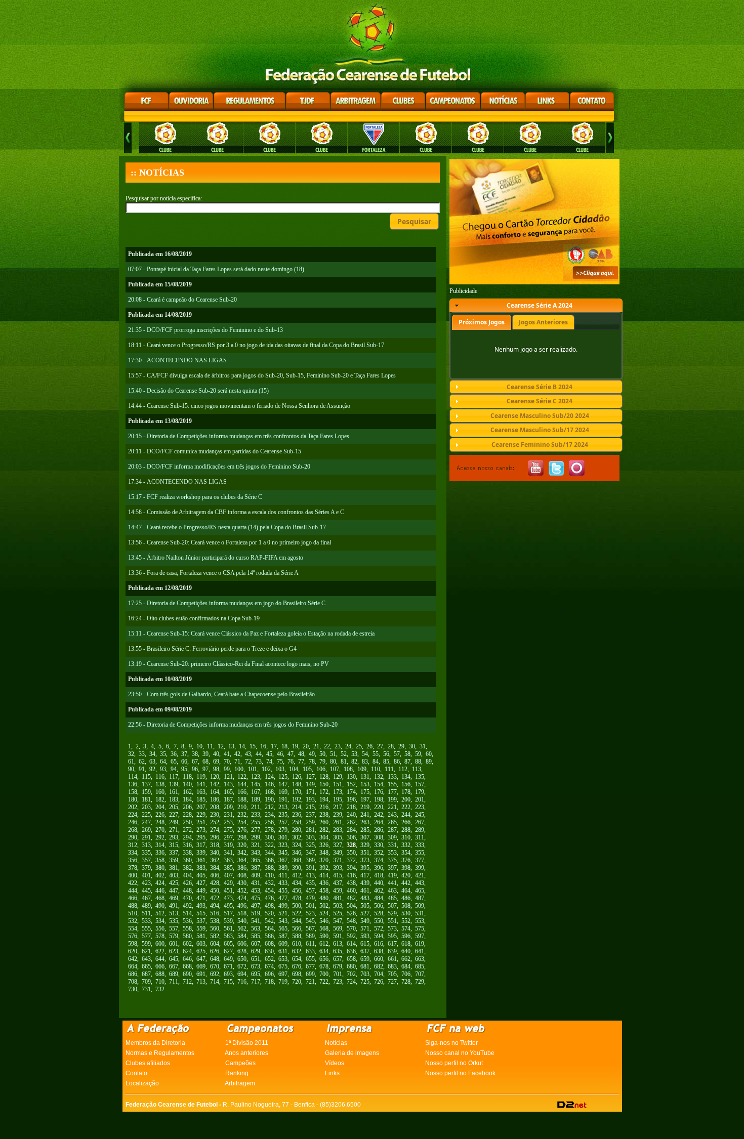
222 (405, 807)
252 (214, 822)
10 (199, 746)
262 (351, 822)
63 (152, 761)
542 (269, 920)
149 (310, 784)
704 (378, 974)
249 (173, 822)
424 (159, 883)
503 (337, 905)
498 (269, 905)
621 (146, 951)
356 (132, 860)
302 (296, 837)
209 (228, 807)
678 (323, 966)
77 (301, 761)
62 (142, 761)
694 (241, 974)
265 (392, 822)
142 (214, 784)
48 (301, 753)
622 (159, 951)
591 (337, 936)
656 (323, 958)
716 (241, 981)
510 (132, 913)
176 (378, 791)
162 (187, 791)
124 (269, 776)
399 (419, 867)
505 (364, 905)
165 (228, 791)
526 (351, 913)
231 (228, 814)
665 (146, 966)
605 (228, 943)
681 (364, 966)
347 (310, 852)
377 (419, 860)
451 (228, 890)
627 (228, 951)
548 (351, 920)
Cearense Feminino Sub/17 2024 (539, 444)
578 (159, 936)
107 (334, 769)
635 (337, 951)
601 (173, 943)
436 (323, 883)
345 (282, 852)
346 (296, 852)
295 (200, 837)
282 (323, 829)
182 (159, 799)
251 (200, 822)
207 (200, 807)
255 (255, 822)
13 (231, 746)
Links (332, 1073)
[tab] (536, 306)
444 (132, 890)
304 (323, 837)
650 (241, 958)
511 (146, 913)
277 (255, 829)
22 (327, 746)
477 (282, 898)
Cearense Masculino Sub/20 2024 (539, 415)
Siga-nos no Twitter (451, 1042)
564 (269, 928)
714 (214, 981)
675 (282, 966)
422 (132, 883)
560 (214, 928)
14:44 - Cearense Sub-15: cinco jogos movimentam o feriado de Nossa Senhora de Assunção (239, 405)
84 (376, 761)
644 (159, 958)
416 (351, 875)
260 (323, 822)
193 (310, 799)
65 (174, 761)
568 (323, 928)
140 (187, 784)
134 (405, 776)
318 (214, 845)
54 (365, 753)
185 (200, 799)
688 (159, 974)
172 (323, 791)
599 (146, 943)
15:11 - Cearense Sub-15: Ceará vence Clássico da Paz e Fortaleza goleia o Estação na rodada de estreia (251, 633)
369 (310, 860)
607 (255, 943)
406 (214, 875)
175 (364, 791)
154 (378, 784)
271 (173, 829)
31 (423, 746)
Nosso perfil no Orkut (454, 1063)
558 (187, 928)
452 (241, 890)
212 (269, 807)
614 (351, 943)
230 (214, 814)
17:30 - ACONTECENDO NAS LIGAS (177, 360)
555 (146, 928)
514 (187, 913)
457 (310, 890)
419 (392, 875)
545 (310, 920)
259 (310, 822)
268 (132, 829)
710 (159, 981)
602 (187, 943)
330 (378, 845)
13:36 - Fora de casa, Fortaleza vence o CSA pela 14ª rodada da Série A (213, 572)
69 (216, 761)
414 (323, 875)
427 (200, 883)
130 (351, 776)
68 (205, 761)
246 (132, 822)
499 (282, 905)
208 (214, 807)
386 (241, 867)
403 (173, 875)
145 (255, 784)
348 (323, 852)
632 (296, 951)
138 (159, 784)
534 (159, 920)
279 (282, 829)
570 (351, 928)
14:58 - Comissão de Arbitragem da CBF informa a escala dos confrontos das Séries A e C (236, 512)
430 (241, 883)
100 (238, 769)
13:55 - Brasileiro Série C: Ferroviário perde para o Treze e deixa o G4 (212, 648)
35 (163, 753)
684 (405, 966)
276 (241, 829)
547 (337, 920)
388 (269, 867)
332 (405, 845)
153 (364, 784)
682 (378, 966)
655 (310, 958)
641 (419, 951)
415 (337, 875)
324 (296, 845)
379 (146, 867)
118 (187, 776)
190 (269, 799)
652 (269, 958)
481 (337, 898)
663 (419, 958)
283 (337, 829)
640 (405, 951)
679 (337, 966)
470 (187, 898)
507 (392, 905)
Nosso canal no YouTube (459, 1053)
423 (146, 883)
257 (282, 822)
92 (152, 769)
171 (310, 791)
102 (266, 769)
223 (419, 807)
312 (132, 845)
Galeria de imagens (352, 1053)
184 (187, 799)
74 (269, 761)
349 (337, 852)
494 (214, 905)
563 (255, 928)
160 (159, 791)
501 (310, 905)
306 (351, 837)
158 (132, 791)
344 (269, 852)
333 (419, 845)
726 (378, 981)
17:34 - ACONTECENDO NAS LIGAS (177, 481)
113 (416, 769)
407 (228, 875)
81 (344, 761)
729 (419, 981)
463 (392, 890)
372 (351, 860)
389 (282, 867)
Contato (136, 1073)
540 (241, 920)
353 (392, 852)
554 (132, 928)
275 (228, 829)
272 (187, 829)
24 (348, 746)
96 (195, 769)
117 (173, 776)
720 (296, 981)
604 (214, 943)
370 (323, 860)
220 (378, 807)
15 (253, 746)
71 (237, 761)
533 (146, 920)
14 (242, 746)
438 (351, 883)
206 (187, 807)
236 (296, 814)
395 (364, 867)
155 (392, 784)
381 (173, 867)
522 (296, 913)
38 (195, 753)
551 (392, 920)
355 (419, 852)
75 (280, 761)
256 (269, 822)
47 (290, 753)
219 (364, 807)
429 (228, 883)
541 (255, 920)
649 (228, 958)
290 (132, 837)
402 (159, 875)
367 (282, 860)
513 (173, 913)
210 (241, 807)
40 (216, 753)
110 (375, 769)
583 (228, 936)
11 (210, 746)
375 (392, 860)
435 (310, 883)
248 (159, 822)
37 (184, 753)
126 (296, 776)
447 (173, 890)
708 (132, 981)
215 (310, 807)
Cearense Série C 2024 (539, 401)
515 (200, 913)
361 (200, 860)
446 (159, 890)
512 (159, 913)
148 (296, 784)
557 (173, 928)
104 (293, 769)
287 (392, 829)
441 (392, 883)
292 (159, 837)
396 (378, 867)
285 (364, 829)
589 (310, 936)
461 (364, 890)
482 (351, 898)
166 (241, 791)
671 (228, 966)
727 (392, 981)
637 (364, 951)
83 (365, 761)
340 (214, 852)
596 (405, 936)
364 (241, 860)
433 (282, 883)
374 (378, 860)
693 (228, 974)
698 (296, 974)
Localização (142, 1083)
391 (310, 867)
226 (159, 814)
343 (255, 852)
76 (290, 761)
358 (159, 860)
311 (419, 837)
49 (312, 753)
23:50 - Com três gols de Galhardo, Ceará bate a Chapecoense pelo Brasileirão (221, 694)
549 (364, 920)
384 (214, 867)
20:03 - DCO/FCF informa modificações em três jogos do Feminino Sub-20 (219, 466)
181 (146, 799)
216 (323, 807)
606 (241, 943)
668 (187, 966)
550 (378, 920)
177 (392, 791)
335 (146, 852)
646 (187, 958)
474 (241, 898)
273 (200, 829)
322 (269, 845)
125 (282, 776)
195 (337, 799)
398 (405, 867)
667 (173, 966)
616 (378, 943)
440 (378, 883)
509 (419, 905)
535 (173, 920)
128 (323, 776)
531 (419, 913)
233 (255, 814)
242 (378, 814)
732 (159, 989)
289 (419, 829)
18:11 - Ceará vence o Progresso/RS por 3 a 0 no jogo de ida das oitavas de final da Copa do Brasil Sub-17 (256, 345)
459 (337, 890)
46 (280, 753)
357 (146, 860)
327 (337, 845)
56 (386, 753)
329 (364, 845)
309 (392, 837)
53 (354, 753)
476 (269, 898)
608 (269, 943)
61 (131, 761)
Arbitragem (240, 1083)
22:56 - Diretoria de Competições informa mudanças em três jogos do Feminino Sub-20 (233, 724)
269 (146, 829)
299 (255, 837)
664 (132, 966)
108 (348, 769)
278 (269, 829)
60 (429, 753)
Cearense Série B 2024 (539, 387)
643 (146, 958)
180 (132, 799)
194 (323, 799)
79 (322, 761)
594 (378, 936)
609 (282, 943)
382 (187, 867)
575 (419, 928)
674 (269, 966)
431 (255, 883)
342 (241, 852)
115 (146, 776)
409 (255, 875)
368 (296, 860)
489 (146, 905)
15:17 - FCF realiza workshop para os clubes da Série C (195, 496)
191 (282, 799)
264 (378, 822)
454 (269, 890)
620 (132, 951)
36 (174, 753)
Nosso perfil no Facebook (460, 1073)
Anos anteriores (246, 1053)
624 (187, 951)
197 (364, 799)
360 (187, 860)
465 (419, 890)
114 (132, 776)
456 (296, 890)
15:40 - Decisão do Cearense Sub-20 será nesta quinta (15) (198, 390)
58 (407, 753)
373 (364, 860)
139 (173, 784)
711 (173, 981)
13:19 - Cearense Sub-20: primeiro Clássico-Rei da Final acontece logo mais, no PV (228, 663)
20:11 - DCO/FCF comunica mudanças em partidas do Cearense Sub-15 (214, 451)
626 (214, 951)
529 (392, 913)
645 (173, 958)
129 (337, 776)
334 (132, 852)
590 (323, 936)
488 (132, 905)
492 (187, 905)
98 (216, 769)
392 (323, 867)
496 (241, 905)
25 (359, 746)
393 (337, 867)
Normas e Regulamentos (160, 1053)
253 (228, 822)
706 (405, 974)
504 (351, 905)
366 (269, 860)
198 (378, 799)
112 (402, 769)
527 (364, 913)
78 (312, 761)
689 (173, 974)
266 (405, 822)
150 (323, 784)
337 (173, 852)
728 (405, 981)
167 (255, 791)
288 (405, 829)
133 (392, 776)
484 (378, 898)
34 (152, 753)
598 (132, 943)
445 (146, 890)
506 (378, 905)
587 (282, 936)
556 (159, 928)
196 (351, 799)
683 (392, 966)
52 (344, 753)
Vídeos (334, 1063)
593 (364, 936)
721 (310, 981)
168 (269, 791)
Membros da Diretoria (155, 1042)
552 (405, 920)
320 (241, 845)
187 (228, 799)
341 (228, 852)
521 (282, 913)
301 (282, 837)
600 (159, 943)
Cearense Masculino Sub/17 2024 (539, 430)
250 (187, 822)
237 (310, 814)
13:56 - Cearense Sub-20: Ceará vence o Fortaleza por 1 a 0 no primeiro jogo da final (229, 542)
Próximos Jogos (482, 322)
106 (320, 769)
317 (200, 845)
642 (132, 958)
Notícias (336, 1042)
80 (333, 761)
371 (337, 860)
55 (376, 753)
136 (132, 784)
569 (337, 928)
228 (187, 814)
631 (282, 951)
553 (419, 920)
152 (351, 784)
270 (159, 829)
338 (187, 852)
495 (228, 905)
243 (392, 814)
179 (419, 791)
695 (255, 974)
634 (323, 951)
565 (282, 928)
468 (159, 898)
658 (351, 958)
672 (241, 966)
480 (323, 898)
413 (310, 875)
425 (173, 883)
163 (200, 791)
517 (228, 913)
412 (296, 875)
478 (296, 898)
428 (214, 883)
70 (227, 761)
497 (255, 905)
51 (333, 753)
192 (296, 799)
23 (338, 746)
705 (392, 974)
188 (241, 799)
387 (255, 867)
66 (184, 761)
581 (200, 936)
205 (173, 807)
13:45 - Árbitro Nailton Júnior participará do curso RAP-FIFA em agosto (215, 557)
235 (282, 814)
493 (200, 905)
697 (282, 974)
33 (142, 753)
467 (146, 898)
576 (132, 936)
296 (214, 837)
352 (378, 852)
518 (241, 913)
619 (419, 943)
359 (173, 860)
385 (228, 867)
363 (228, 860)
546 (323, 920)
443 (419, 883)
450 (214, 890)
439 (364, 883)
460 (351, 890)
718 (269, 981)
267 (419, 822)
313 (146, 845)
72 (248, 761)
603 (200, 943)
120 (214, 776)
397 (392, 867)
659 (364, 958)
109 (361, 769)
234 (269, 814)
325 (310, 845)
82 (354, 761)
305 (337, 837)
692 (214, 974)
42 (237, 753)
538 (214, 920)
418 (378, 875)
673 (255, 966)
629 (255, 951)
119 (200, 776)
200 (405, 799)
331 (392, 845)
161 (173, 791)
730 (132, 989)
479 (310, 898)
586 (269, 936)
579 (173, 936)
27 (380, 746)
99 (227, 769)
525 (337, 913)
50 (322, 753)
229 (200, 814)
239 (337, 814)
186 (214, 799)
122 (241, 776)
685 (419, 966)
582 (214, 936)
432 (269, 883)
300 (269, 837)
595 (392, 936)
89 (429, 761)
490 (159, 905)
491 (173, 905)
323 (282, 845)
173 (337, 791)
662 (405, 958)
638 (378, 951)
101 (252, 769)
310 (405, 837)
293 (173, 837)
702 (351, 974)
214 (296, 807)
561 (228, 928)
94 (174, 769)
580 (187, 936)
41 (227, 753)
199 (392, 799)
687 (146, 974)
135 (419, 776)
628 (241, 951)
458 (323, 890)
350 (351, 852)
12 (221, 746)
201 (419, 799)
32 (131, 753)
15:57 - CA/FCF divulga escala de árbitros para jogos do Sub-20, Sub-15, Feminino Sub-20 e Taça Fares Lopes (262, 375)
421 (419, 875)
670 (214, 966)
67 (195, 761)
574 (405, 928)
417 (364, 875)
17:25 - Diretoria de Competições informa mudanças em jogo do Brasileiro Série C (226, 603)
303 (310, 837)
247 (146, 822)
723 (337, 981)
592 (351, 936)
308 (378, 837)
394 (351, 867)
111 (389, 769)
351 (364, 852)
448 (187, 890)
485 (392, 898)
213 (282, 807)
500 (296, 905)
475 (255, 898)
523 (310, 913)
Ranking (237, 1073)
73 (259, 761)
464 (405, 890)
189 (255, 799)
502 (323, 905)
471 (200, 898)
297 (228, 837)
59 (418, 753)
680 (351, 966)
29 (401, 746)
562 (241, 928)
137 (146, 784)
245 (419, 814)
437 (337, 883)
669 (200, 966)
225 (146, 814)
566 (296, 928)
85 (386, 761)
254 (241, 822)
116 (159, 776)
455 (282, 890)
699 (310, 974)
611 (310, 943)
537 (200, 920)
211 (255, 807)
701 (337, 974)
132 (378, 776)
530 (405, 913)
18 (284, 746)
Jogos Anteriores (543, 322)
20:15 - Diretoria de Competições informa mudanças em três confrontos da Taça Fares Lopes (238, 436)
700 (323, 974)
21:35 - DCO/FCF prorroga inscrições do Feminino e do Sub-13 (205, 329)
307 (364, 837)
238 (323, 814)
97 (205, 769)
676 (296, 966)
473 (228, 898)
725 (364, 981)
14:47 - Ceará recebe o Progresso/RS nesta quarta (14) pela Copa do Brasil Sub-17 (227, 527)
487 (419, 898)
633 (310, 951)
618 (405, 943)
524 (323, 913)
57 (397, 753)
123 (255, 776)
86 (397, 761)
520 (269, 913)
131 (364, 776)
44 (259, 753)
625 (200, 951)
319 (228, 845)
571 (364, 928)
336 (159, 852)
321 (255, 845)
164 (214, 791)
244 (405, 814)
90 (131, 769)
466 (132, 898)
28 (391, 746)
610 (296, 943)
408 (241, 875)
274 (214, 829)
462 (378, 890)
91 (142, 769)
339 (200, 852)
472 (214, 898)
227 (173, 814)
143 (228, 784)
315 (173, 845)
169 (282, 791)
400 (132, 875)
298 (241, 837)
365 (255, 860)
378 (132, 867)
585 (255, 936)
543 (282, 920)
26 (369, 746)
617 (392, 943)
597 (419, 936)
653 (282, 958)
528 (378, 913)
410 (269, 875)
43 (248, 753)
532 (132, 920)
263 (364, 822)
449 (200, 890)
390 (296, 867)
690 (187, 974)
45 (269, 753)
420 (405, 875)
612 (323, 943)
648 (214, 958)
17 (274, 746)
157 (419, 784)
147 (282, 784)
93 (163, 769)
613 (337, 943)
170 (296, 791)
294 (187, 837)
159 (146, 791)
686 (132, 974)
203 (146, 807)
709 (146, 981)
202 (132, 807)
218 (351, 807)
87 (407, 761)
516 (214, 913)
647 (200, 958)
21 (316, 746)
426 (187, 883)
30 (412, 746)
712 (187, 981)
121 (228, 776)
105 (307, 769)
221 (392, 807)
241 (364, 814)
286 (378, 829)
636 (351, 951)
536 (187, 920)
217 (337, 807)
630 (269, 951)
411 (282, 875)
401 (146, 875)
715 (228, 981)
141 (200, 784)
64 (163, 761)
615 (364, 943)
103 (279, 769)
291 (146, 837)
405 (200, 875)
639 (392, 951)
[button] (414, 221)
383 (200, 867)
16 (263, 746)
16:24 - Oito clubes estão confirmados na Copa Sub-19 (194, 618)
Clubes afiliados (148, 1063)
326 (323, 845)
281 (310, 829)
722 (323, 981)
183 (173, 799)
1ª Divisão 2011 (246, 1042)
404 (187, 875)
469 (173, 898)
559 (200, 928)
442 (405, 883)
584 (241, 936)
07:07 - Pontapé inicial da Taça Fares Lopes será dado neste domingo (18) (216, 269)
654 (296, 958)
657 (337, 958)
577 (146, 936)
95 (184, 769)
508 (405, 905)
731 (146, 989)
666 (159, 966)
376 (405, 860)
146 (269, 784)
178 (405, 791)
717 (255, 981)
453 (255, 890)
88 (418, 761)
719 (282, 981)
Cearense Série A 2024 (539, 305)
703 (364, 974)
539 (228, 920)
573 (392, 928)
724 (351, 981)
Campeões (240, 1063)
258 (296, 822)
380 (159, 867)
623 (173, 951)
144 (241, 784)
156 (405, 784)
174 (351, 791)
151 (337, 784)
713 (200, 981)
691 (200, 974)
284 (351, 829)
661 (392, 958)
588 (296, 936)
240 (351, 814)
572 (378, 928)
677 (310, 966)
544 (296, 920)
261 (337, 822)
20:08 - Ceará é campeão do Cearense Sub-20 (182, 299)
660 (378, 958)
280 (296, 829)
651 (255, 958)
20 (306, 746)
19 (295, 746)
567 (310, 928)
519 (255, 913)
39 (205, 753)
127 (310, 776)
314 (159, 845)
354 (405, 852)
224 (132, 814)
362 (214, 860)
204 (159, 807)
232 (241, 814)
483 (364, 898)
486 (405, 898)
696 (269, 974)
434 (296, 883)
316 (187, 845)
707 (419, 974)
